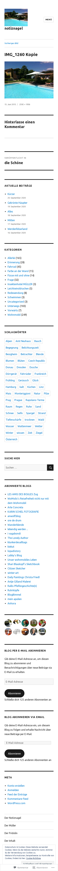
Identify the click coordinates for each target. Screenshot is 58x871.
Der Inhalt (9, 840)
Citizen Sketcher (16, 568)
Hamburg (11, 387)
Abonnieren (14, 693)
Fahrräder (25, 373)
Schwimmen (14, 297)
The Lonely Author (18, 537)
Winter (9, 432)
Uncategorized (16, 301)
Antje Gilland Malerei (19, 581)
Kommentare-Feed (18, 798)
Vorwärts (13, 310)
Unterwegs (13, 306)
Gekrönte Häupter (17, 202)
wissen (20, 432)
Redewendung (15, 292)
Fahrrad (12, 266)
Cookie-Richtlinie (33, 858)
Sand (38, 406)
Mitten (11, 220)
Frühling (10, 380)
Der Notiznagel (12, 817)
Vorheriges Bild (11, 43)
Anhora (12, 603)
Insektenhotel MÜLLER (20, 284)
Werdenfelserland (17, 229)
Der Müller (10, 825)
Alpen (9, 341)
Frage (11, 279)
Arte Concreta (15, 507)
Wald (41, 419)
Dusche (34, 367)
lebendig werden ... (18, 529)
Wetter (39, 426)
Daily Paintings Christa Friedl (24, 577)
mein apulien (15, 599)
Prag (8, 400)
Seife (20, 413)
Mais (8, 393)
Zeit (30, 432)
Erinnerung (14, 262)
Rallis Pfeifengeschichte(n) (22, 586)
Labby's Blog (15, 555)
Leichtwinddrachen (18, 288)
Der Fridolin (10, 833)
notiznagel (13, 28)
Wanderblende (16, 524)
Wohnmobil (14, 314)
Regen (19, 406)
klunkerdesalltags (17, 542)
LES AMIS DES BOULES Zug (23, 494)
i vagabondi (14, 533)
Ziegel (39, 432)
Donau (9, 367)
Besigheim (11, 354)
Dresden (21, 367)
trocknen (30, 419)
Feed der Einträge (17, 794)
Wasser (10, 426)
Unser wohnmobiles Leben (22, 559)
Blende (40, 354)
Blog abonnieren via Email (24, 717)
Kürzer (11, 194)
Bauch (37, 341)
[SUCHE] (50, 467)
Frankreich (40, 373)
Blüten (21, 360)
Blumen (10, 360)
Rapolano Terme (35, 400)
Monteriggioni (22, 393)
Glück (35, 380)
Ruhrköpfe (13, 590)
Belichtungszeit (30, 347)
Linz (41, 387)
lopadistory (14, 551)
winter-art (13, 572)
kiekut (11, 546)
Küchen (31, 387)
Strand (42, 413)
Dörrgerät (11, 373)
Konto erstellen (16, 785)
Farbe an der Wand (18, 271)
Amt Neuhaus (23, 341)
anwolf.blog (14, 516)
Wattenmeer (24, 426)
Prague (18, 400)
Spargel (30, 413)
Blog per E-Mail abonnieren (25, 650)
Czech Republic (36, 360)
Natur (37, 393)
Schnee (10, 413)
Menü (48, 19)
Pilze (46, 393)
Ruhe (29, 406)
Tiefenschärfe (13, 419)
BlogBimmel (14, 594)
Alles (10, 211)
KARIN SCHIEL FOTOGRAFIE (23, 511)
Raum (9, 406)
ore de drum (14, 520)
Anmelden (13, 790)
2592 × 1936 (24, 104)
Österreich (11, 439)
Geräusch (23, 380)
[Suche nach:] (25, 467)
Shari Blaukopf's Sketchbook (24, 564)
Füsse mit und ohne (18, 275)
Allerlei (11, 258)
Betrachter (26, 354)
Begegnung (12, 347)
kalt (22, 387)
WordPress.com (16, 803)
